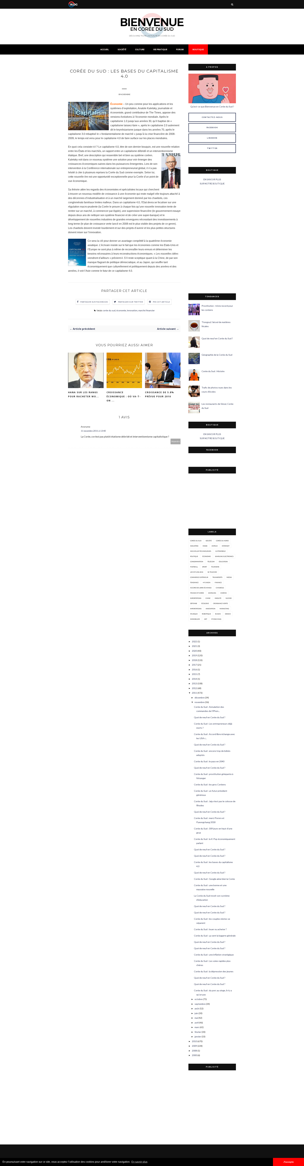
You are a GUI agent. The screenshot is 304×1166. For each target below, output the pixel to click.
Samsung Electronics (224, 556)
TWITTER (212, 148)
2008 (194, 1050)
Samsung (212, 593)
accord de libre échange (201, 588)
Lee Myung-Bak (196, 572)
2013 (194, 683)
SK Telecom (212, 572)
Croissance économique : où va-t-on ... (124, 396)
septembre (200, 1004)
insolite (218, 598)
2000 (194, 1055)
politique (194, 556)
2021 (194, 646)
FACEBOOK (212, 128)
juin (196, 1013)
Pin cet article (161, 302)
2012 (194, 688)
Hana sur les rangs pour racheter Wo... (83, 394)
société (209, 541)
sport (204, 567)
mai (196, 1017)
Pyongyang (216, 619)
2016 (194, 669)
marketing (224, 609)
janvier (198, 1036)
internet (225, 546)
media (229, 577)
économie (121, 310)
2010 (194, 1041)
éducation (223, 561)
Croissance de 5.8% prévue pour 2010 (159, 394)
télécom (211, 561)
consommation (196, 561)
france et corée (197, 593)
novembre (200, 702)
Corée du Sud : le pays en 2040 (209, 761)
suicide (229, 598)
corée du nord (222, 541)
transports (217, 577)
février (198, 1032)
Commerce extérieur (199, 577)
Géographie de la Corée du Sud (217, 354)
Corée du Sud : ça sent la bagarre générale (215, 935)
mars (197, 1027)
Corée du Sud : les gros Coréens (210, 784)
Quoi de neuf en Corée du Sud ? (217, 338)
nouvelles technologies (200, 551)
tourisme (215, 567)
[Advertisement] (212, 239)
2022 (194, 641)
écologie (205, 603)
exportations (195, 598)
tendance (194, 582)
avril (197, 1022)
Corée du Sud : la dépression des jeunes (213, 971)
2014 (194, 678)
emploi (215, 546)
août (197, 1008)
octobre (199, 999)
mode (205, 546)
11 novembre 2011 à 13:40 (93, 430)
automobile (220, 551)
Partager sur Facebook (94, 302)
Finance (218, 582)
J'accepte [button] (288, 1162)
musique (194, 614)
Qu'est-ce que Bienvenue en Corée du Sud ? (212, 106)
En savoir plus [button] (139, 1161)
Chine (208, 598)
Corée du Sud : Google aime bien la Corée (214, 879)
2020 (194, 650)
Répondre (175, 441)
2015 (194, 674)
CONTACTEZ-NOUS (212, 117)
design (228, 614)
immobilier (195, 619)
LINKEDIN (212, 138)
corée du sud (109, 310)
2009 (194, 1046)
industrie (194, 546)
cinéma (223, 593)
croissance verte (220, 603)
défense (193, 603)
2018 (194, 660)
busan (218, 614)
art (205, 619)
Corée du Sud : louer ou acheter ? (210, 929)
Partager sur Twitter (130, 302)
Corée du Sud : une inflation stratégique (214, 954)
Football (194, 567)
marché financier (146, 310)
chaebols (220, 588)
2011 (194, 692)
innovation (132, 310)
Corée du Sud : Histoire (213, 371)
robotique (206, 614)
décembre (200, 697)
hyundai (206, 582)
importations (195, 609)
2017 (194, 664)
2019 (194, 655)
